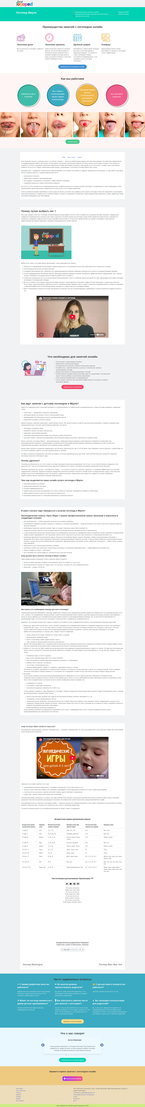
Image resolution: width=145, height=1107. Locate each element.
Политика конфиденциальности (84, 1092)
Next (102, 1045)
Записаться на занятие (72, 387)
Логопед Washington (33, 964)
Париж (18, 1098)
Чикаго (18, 1092)
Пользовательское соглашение (84, 1094)
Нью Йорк (19, 1088)
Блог (75, 1100)
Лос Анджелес (21, 1090)
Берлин (18, 1094)
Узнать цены (72, 142)
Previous (43, 1045)
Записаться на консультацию (72, 1060)
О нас (75, 1096)
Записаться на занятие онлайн (72, 67)
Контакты (77, 1098)
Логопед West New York (110, 964)
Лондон (18, 1096)
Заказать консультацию (72, 1021)
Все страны (20, 1100)
